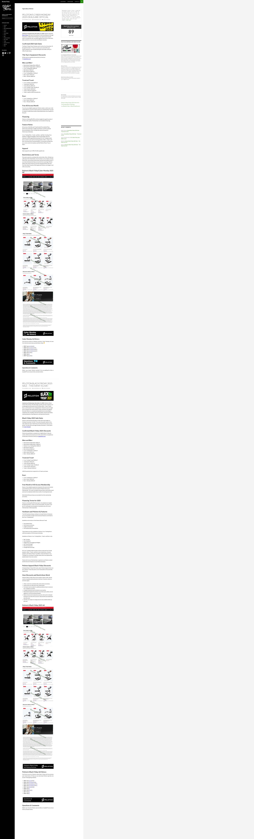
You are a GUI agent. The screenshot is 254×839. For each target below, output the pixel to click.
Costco (5, 29)
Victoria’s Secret (7, 42)
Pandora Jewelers (7, 37)
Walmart (5, 44)
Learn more (68, 20)
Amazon (5, 25)
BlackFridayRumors (75, 106)
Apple (5, 26)
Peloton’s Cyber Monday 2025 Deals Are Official (36, 15)
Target (5, 41)
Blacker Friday (6, 1)
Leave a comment (46, 19)
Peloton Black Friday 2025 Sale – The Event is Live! (37, 384)
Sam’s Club (6, 39)
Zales (5, 45)
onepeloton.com (27, 58)
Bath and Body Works (7, 28)
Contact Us (77, 1)
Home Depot (6, 33)
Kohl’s (5, 34)
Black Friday (63, 1)
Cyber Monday (70, 1)
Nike (4, 36)
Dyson (5, 31)
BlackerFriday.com (37, 19)
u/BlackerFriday (66, 106)
